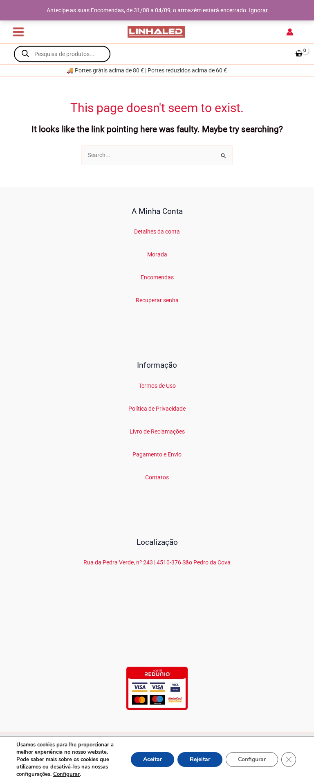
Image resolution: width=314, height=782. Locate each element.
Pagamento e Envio (157, 454)
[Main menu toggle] (18, 32)
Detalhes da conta (157, 231)
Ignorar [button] (258, 10)
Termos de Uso (157, 385)
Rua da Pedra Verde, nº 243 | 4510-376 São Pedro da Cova (157, 562)
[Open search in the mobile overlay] (62, 54)
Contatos (157, 477)
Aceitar (152, 759)
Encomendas (157, 277)
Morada (157, 254)
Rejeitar (200, 759)
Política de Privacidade (157, 408)
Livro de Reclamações (157, 431)
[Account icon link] (290, 32)
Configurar (66, 774)
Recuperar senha (157, 300)
